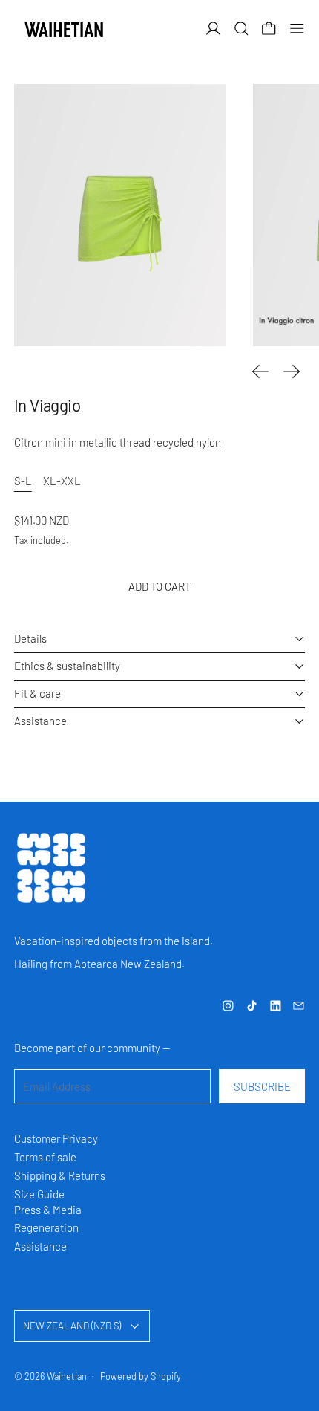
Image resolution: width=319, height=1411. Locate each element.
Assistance (40, 1246)
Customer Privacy (56, 1138)
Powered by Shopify (140, 1376)
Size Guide (39, 1194)
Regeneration (46, 1227)
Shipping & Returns (59, 1175)
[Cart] (268, 28)
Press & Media (48, 1209)
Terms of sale (45, 1157)
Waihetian (67, 1376)
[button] (241, 28)
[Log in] (213, 28)
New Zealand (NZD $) (72, 1325)
